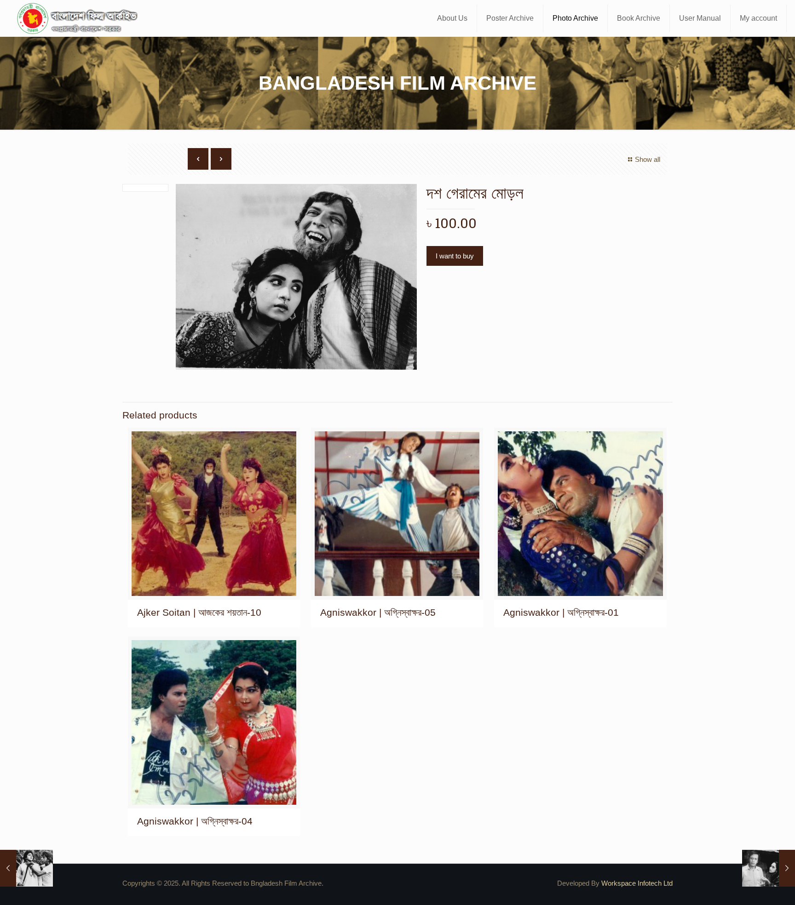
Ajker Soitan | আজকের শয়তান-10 (199, 612)
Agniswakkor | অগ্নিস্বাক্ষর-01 (561, 612)
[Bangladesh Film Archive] (79, 18)
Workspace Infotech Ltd (637, 883)
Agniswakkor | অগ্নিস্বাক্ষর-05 (378, 612)
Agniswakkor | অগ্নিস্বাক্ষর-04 (195, 821)
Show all (647, 159)
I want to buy (455, 256)
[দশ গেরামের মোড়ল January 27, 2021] (26, 868)
